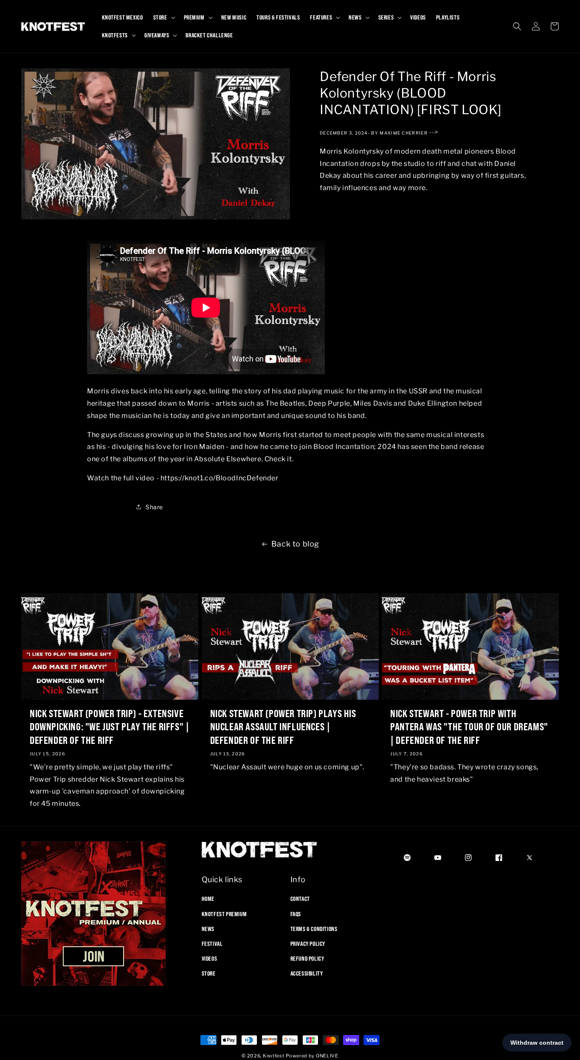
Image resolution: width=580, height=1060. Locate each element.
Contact (300, 898)
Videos (209, 958)
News (208, 928)
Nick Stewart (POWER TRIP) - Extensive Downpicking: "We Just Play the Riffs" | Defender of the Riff (109, 726)
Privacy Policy (307, 943)
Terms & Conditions (314, 928)
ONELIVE (327, 1056)
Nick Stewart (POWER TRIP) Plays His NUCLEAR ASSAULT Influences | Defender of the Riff (283, 726)
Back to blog (295, 543)
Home (208, 898)
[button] (163, 17)
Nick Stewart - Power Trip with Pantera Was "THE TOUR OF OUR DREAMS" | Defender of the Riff (469, 726)
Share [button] (154, 506)
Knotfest (273, 1056)
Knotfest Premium (224, 914)
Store (209, 973)
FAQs (295, 914)
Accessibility (306, 973)
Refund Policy (307, 958)
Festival (212, 943)
